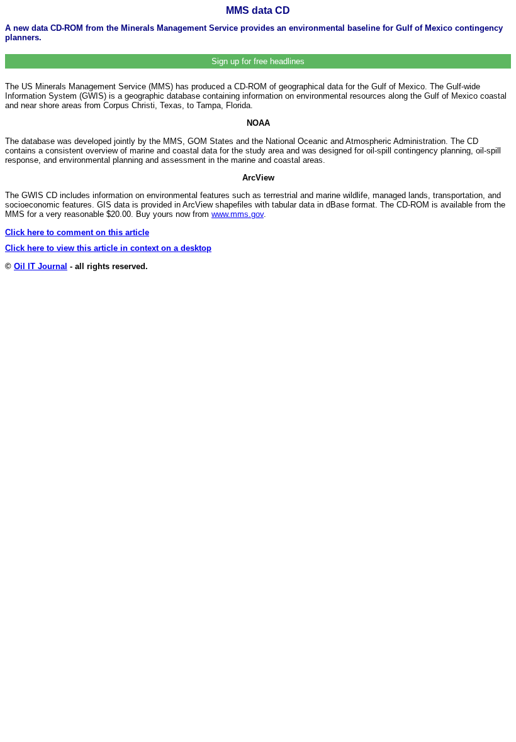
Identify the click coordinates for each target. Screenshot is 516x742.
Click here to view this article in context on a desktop (108, 248)
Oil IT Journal (40, 266)
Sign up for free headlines (258, 61)
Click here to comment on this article (77, 232)
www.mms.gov (237, 214)
